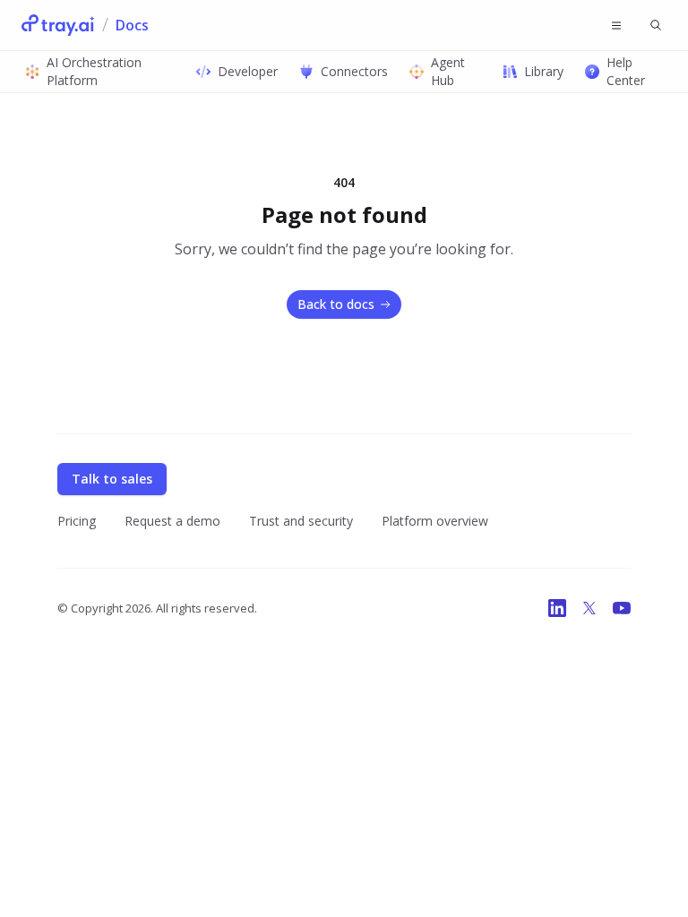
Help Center (625, 71)
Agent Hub (448, 71)
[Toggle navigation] (616, 25)
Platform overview (435, 520)
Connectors (354, 71)
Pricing (76, 520)
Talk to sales (112, 478)
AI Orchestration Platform (94, 71)
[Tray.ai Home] (58, 25)
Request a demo (172, 520)
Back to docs (335, 304)
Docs (132, 25)
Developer (248, 71)
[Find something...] (655, 25)
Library (543, 71)
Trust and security (301, 520)
